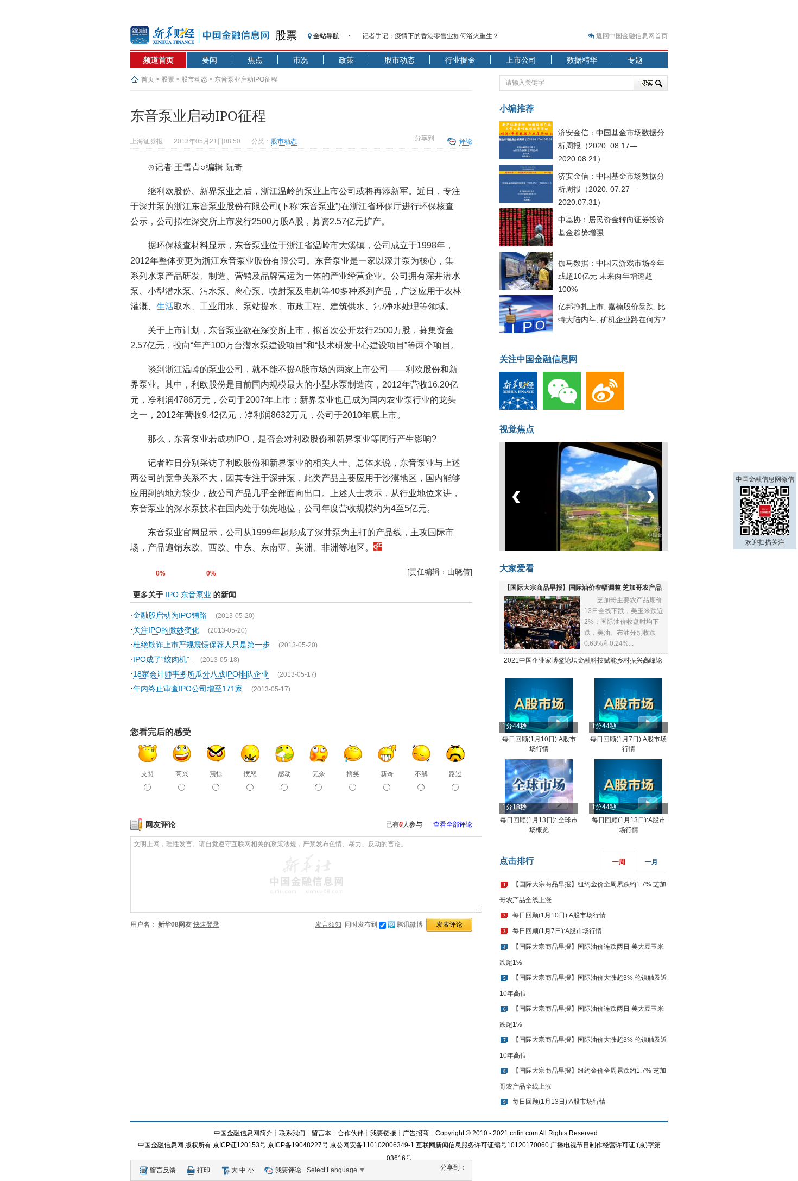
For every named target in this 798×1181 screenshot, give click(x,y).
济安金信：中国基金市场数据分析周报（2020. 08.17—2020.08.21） (611, 145)
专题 (635, 59)
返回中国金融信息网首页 (632, 36)
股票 (286, 35)
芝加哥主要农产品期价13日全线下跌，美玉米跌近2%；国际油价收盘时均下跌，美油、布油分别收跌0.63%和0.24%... (623, 621)
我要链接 (383, 1133)
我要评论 (288, 1170)
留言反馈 (163, 1170)
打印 (203, 1170)
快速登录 (206, 924)
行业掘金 (460, 59)
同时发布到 (384, 924)
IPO (172, 594)
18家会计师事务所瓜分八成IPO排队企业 (201, 674)
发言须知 (328, 924)
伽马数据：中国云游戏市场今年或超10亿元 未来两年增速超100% (611, 276)
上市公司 (521, 59)
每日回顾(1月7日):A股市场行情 (557, 931)
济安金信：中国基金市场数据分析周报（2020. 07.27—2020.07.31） (611, 189)
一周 (618, 862)
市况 (300, 59)
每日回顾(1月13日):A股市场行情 (559, 1101)
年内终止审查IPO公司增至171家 (188, 688)
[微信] (564, 407)
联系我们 (292, 1133)
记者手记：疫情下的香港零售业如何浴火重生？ (430, 36)
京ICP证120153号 (239, 1145)
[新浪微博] (608, 407)
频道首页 (158, 59)
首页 (147, 79)
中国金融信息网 (160, 1145)
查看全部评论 (452, 824)
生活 (165, 306)
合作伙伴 (351, 1133)
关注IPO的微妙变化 (166, 630)
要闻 (209, 59)
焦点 (255, 59)
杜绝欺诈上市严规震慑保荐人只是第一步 (201, 644)
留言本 (321, 1133)
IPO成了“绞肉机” (162, 659)
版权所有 (198, 1145)
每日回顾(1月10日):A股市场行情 (559, 915)
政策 (346, 59)
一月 (651, 862)
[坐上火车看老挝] (601, 548)
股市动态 (399, 59)
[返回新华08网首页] (377, 547)
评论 (465, 141)
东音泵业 (196, 594)
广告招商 (416, 1133)
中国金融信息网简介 (243, 1133)
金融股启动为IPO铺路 (170, 615)
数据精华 (582, 59)
